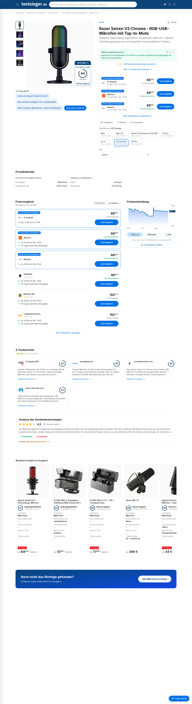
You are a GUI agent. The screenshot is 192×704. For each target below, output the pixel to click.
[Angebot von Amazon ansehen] (137, 94)
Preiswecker (138, 122)
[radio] (106, 134)
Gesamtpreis (100, 203)
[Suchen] (134, 4)
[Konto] (174, 4)
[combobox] (93, 4)
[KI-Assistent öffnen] (165, 4)
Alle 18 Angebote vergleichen (136, 116)
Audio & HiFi (53, 13)
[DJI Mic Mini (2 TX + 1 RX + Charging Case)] (104, 510)
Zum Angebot (165, 81)
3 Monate (134, 234)
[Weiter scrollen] (175, 508)
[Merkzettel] (170, 4)
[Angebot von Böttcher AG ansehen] (68, 300)
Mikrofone (94, 13)
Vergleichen (108, 122)
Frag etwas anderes (75, 108)
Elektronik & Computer (36, 13)
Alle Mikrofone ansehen (154, 579)
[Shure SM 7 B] (141, 510)
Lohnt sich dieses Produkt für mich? (33, 96)
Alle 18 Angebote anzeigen (68, 333)
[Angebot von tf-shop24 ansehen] (137, 81)
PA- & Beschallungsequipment (74, 13)
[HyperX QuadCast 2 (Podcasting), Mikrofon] (32, 510)
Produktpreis (113, 203)
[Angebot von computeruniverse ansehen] (68, 319)
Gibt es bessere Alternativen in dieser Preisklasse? (39, 108)
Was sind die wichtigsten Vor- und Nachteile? (37, 102)
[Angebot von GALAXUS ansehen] (68, 280)
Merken (123, 122)
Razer (101, 22)
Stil (100, 149)
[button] (59, 54)
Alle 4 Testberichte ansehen (137, 69)
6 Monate (151, 234)
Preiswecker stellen (153, 245)
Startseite (20, 13)
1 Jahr (168, 234)
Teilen (173, 22)
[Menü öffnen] (18, 4)
